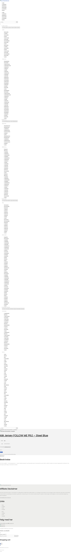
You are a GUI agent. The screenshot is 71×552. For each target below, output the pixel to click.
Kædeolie (6, 210)
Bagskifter (6, 237)
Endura (5, 374)
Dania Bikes (6, 317)
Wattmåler (6, 87)
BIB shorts (6, 150)
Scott (5, 363)
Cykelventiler (6, 248)
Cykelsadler (6, 244)
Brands (3, 10)
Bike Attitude (6, 384)
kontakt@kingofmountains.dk (5, 497)
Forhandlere (4, 8)
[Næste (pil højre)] (1, 551)
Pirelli (5, 386)
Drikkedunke (6, 77)
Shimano (5, 364)
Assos (5, 354)
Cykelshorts (6, 160)
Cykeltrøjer (6, 165)
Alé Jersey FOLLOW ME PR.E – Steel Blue (24, 435)
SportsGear (6, 329)
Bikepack (5, 314)
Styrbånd (5, 86)
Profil (3, 507)
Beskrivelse (2, 455)
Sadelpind (6, 266)
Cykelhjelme (6, 128)
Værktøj (5, 216)
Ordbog (3, 506)
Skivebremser (6, 267)
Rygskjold (5, 133)
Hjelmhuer (6, 169)
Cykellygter (6, 71)
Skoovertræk (6, 171)
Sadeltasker (6, 84)
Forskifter (5, 250)
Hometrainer (6, 80)
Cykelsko (5, 162)
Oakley (5, 361)
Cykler (3, 2)
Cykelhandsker (6, 155)
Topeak (5, 376)
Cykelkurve (6, 68)
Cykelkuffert (6, 67)
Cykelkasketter (7, 157)
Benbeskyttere (6, 127)
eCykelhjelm (6, 320)
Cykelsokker (6, 163)
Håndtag (5, 259)
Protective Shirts (7, 131)
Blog (3, 505)
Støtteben (6, 269)
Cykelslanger (6, 247)
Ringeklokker (6, 83)
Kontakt (3, 509)
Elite (5, 377)
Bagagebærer (6, 61)
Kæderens (6, 212)
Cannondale (6, 358)
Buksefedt (6, 207)
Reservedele (4, 7)
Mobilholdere (6, 81)
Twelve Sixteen (7, 316)
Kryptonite (6, 379)
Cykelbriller (6, 152)
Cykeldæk (6, 240)
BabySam (6, 323)
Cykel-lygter (6, 319)
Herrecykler (6, 39)
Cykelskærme (6, 245)
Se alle (5, 43)
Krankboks (6, 261)
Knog (5, 383)
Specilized (6, 365)
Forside (1, 429)
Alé (4, 440)
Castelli (5, 380)
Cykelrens (6, 209)
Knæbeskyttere (7, 130)
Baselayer (6, 149)
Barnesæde (6, 62)
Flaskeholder (6, 78)
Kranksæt (6, 263)
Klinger (5, 260)
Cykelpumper (6, 72)
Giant (5, 360)
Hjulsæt (5, 257)
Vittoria (5, 370)
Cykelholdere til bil (7, 65)
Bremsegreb (6, 238)
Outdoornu (6, 322)
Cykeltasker (6, 74)
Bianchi (5, 355)
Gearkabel (6, 254)
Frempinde (6, 251)
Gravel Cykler (6, 37)
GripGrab (5, 368)
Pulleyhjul (5, 264)
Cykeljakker (6, 156)
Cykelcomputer (7, 64)
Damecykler (6, 34)
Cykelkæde (6, 241)
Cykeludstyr (4, 4)
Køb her (1, 452)
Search (16, 536)
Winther (5, 387)
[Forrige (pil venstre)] (0, 551)
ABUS (5, 371)
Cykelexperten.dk (7, 446)
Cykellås (5, 70)
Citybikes (5, 33)
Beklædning (4, 5)
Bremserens (6, 205)
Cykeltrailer (6, 75)
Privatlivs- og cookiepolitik (4, 530)
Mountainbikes (6, 40)
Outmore (6, 326)
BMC (5, 357)
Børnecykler (6, 32)
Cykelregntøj (6, 159)
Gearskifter (6, 256)
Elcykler (5, 36)
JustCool (5, 327)
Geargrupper (6, 253)
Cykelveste (6, 166)
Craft (5, 382)
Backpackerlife (6, 325)
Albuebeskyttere (7, 125)
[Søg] (17, 22)
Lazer (5, 373)
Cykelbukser (6, 153)
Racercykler (6, 42)
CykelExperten (6, 313)
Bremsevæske (6, 206)
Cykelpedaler (6, 242)
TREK (5, 367)
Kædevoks (6, 213)
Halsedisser (6, 168)
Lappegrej (6, 215)
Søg (0, 22)
